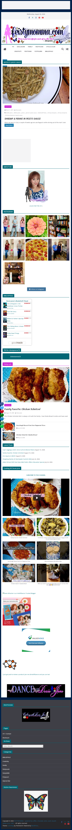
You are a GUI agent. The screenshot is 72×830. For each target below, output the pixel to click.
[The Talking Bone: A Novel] (5, 326)
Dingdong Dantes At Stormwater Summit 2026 (17, 459)
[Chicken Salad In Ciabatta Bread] (9, 436)
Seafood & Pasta (42, 113)
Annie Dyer (11, 308)
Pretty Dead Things (13, 333)
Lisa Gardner (11, 313)
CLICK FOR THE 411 (36, 206)
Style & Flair (50, 47)
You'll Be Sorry (11, 311)
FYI (13, 47)
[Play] (37, 498)
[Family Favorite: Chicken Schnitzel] (36, 384)
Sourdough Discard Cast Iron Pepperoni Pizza (30, 425)
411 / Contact (7, 734)
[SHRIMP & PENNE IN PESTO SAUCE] (36, 85)
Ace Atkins (11, 323)
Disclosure (21, 47)
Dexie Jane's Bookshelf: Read (17, 301)
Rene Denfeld (12, 328)
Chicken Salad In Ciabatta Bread (26, 435)
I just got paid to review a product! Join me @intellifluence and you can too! (26, 674)
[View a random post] (67, 49)
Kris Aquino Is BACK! (9, 456)
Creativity (17, 51)
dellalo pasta (17, 113)
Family (30, 47)
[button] (19, 529)
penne (23, 113)
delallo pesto (9, 113)
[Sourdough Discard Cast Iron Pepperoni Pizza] (9, 427)
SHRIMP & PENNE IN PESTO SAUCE (22, 119)
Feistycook (39, 47)
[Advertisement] (36, 5)
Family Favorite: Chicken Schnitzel (22, 409)
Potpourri (38, 51)
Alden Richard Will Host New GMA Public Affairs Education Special (23, 462)
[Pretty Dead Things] (5, 333)
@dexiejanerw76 (15, 356)
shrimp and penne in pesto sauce (13, 115)
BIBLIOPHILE (49, 51)
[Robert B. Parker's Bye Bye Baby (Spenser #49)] (5, 318)
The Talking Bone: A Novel (15, 326)
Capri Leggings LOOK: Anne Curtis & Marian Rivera (18, 450)
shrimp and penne (62, 113)
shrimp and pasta (52, 113)
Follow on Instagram (37, 289)
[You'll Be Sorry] (5, 311)
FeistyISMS (28, 51)
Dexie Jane (18, 110)
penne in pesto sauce (31, 113)
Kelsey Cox (11, 335)
